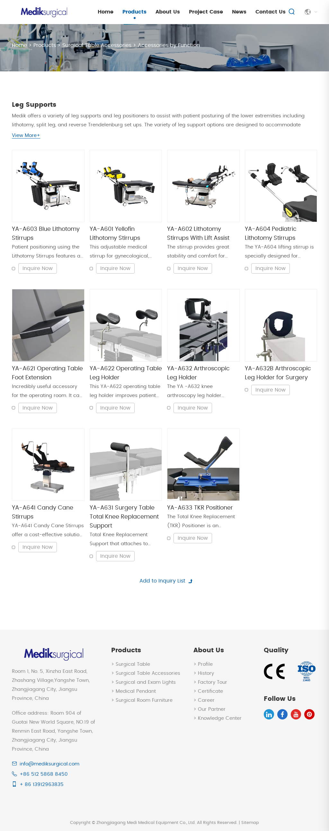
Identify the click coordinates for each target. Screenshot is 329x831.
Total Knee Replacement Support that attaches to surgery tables (119, 540)
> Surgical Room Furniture (142, 700)
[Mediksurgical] (43, 12)
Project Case (206, 11)
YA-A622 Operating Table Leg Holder (126, 373)
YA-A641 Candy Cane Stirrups (42, 512)
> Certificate (208, 691)
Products (134, 11)
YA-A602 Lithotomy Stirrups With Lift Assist (198, 233)
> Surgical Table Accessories (145, 673)
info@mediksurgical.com (49, 764)
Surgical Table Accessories (96, 45)
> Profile (203, 664)
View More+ (26, 135)
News (239, 11)
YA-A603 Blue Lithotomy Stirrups (46, 233)
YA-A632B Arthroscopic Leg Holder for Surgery (278, 373)
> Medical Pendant (133, 691)
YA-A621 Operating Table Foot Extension (47, 373)
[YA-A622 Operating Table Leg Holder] (126, 325)
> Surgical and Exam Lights (143, 682)
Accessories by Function (169, 45)
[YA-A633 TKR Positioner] (203, 465)
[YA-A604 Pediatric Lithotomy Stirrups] (281, 186)
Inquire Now (37, 268)
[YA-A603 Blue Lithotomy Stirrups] (48, 186)
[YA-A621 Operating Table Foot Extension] (48, 325)
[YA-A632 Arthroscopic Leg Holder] (203, 325)
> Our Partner (209, 709)
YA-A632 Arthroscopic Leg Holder (198, 373)
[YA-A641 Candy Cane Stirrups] (48, 465)
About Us (168, 11)
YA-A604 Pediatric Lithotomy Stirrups (271, 233)
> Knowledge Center (217, 718)
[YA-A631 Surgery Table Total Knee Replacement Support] (126, 465)
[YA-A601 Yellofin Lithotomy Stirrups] (126, 186)
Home (105, 11)
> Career (204, 700)
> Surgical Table (130, 664)
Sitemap (250, 823)
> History (203, 673)
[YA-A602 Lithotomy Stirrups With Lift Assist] (203, 186)
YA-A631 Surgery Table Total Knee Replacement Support (124, 517)
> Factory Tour (210, 682)
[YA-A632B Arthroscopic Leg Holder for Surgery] (281, 325)
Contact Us (270, 11)
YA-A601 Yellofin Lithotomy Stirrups (115, 233)
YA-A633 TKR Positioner (200, 508)
